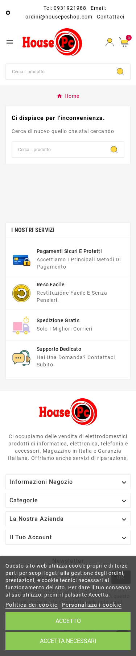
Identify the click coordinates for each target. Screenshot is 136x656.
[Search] (120, 72)
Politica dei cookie (31, 605)
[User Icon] (110, 42)
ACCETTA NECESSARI (68, 641)
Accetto (68, 621)
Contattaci (110, 17)
